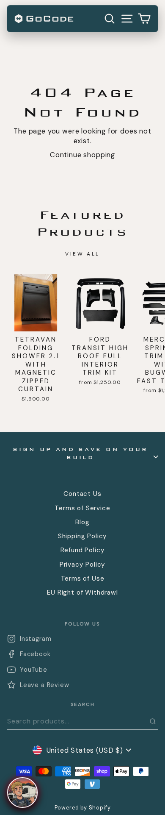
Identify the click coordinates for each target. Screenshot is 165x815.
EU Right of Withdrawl (82, 592)
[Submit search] (153, 721)
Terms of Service (82, 508)
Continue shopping (82, 154)
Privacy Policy (83, 564)
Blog (82, 522)
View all (82, 253)
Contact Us (82, 494)
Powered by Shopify (83, 807)
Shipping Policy (82, 536)
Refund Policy (82, 550)
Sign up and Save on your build (80, 453)
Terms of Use (82, 578)
